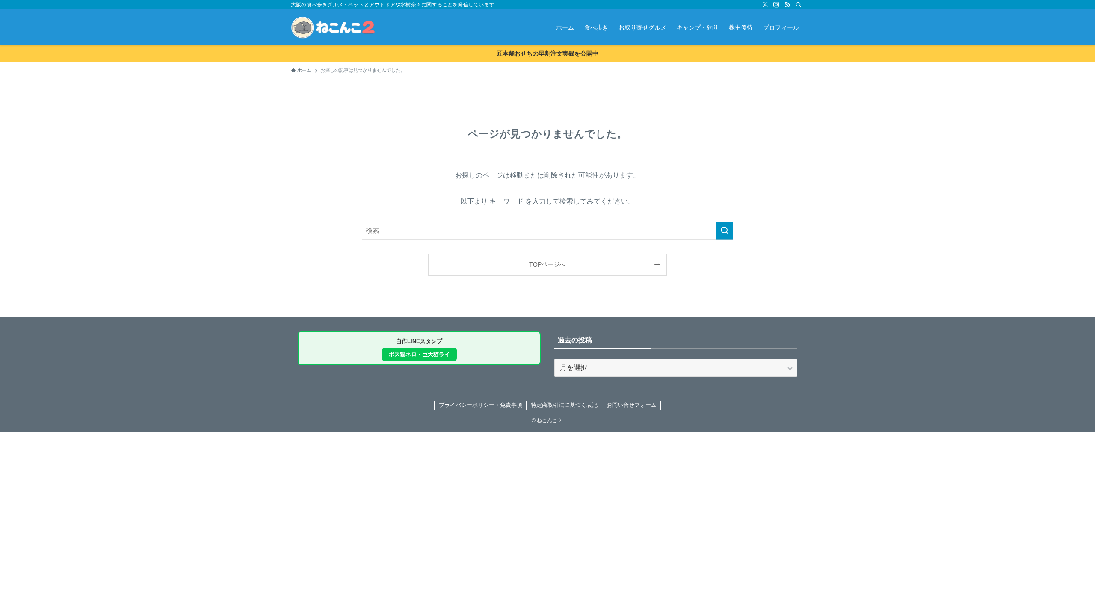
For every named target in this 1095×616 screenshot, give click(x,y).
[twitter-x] (765, 4)
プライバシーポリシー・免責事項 (480, 405)
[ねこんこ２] (333, 27)
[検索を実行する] (724, 231)
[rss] (787, 4)
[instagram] (776, 4)
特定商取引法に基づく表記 (564, 405)
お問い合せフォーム (632, 405)
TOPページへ (547, 264)
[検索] (798, 4)
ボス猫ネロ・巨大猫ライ (419, 354)
